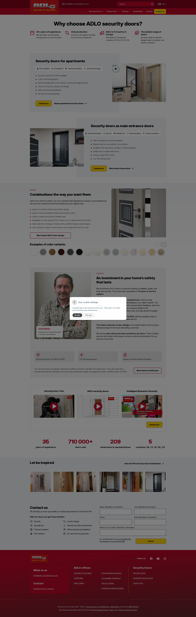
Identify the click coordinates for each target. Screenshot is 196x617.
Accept (77, 315)
